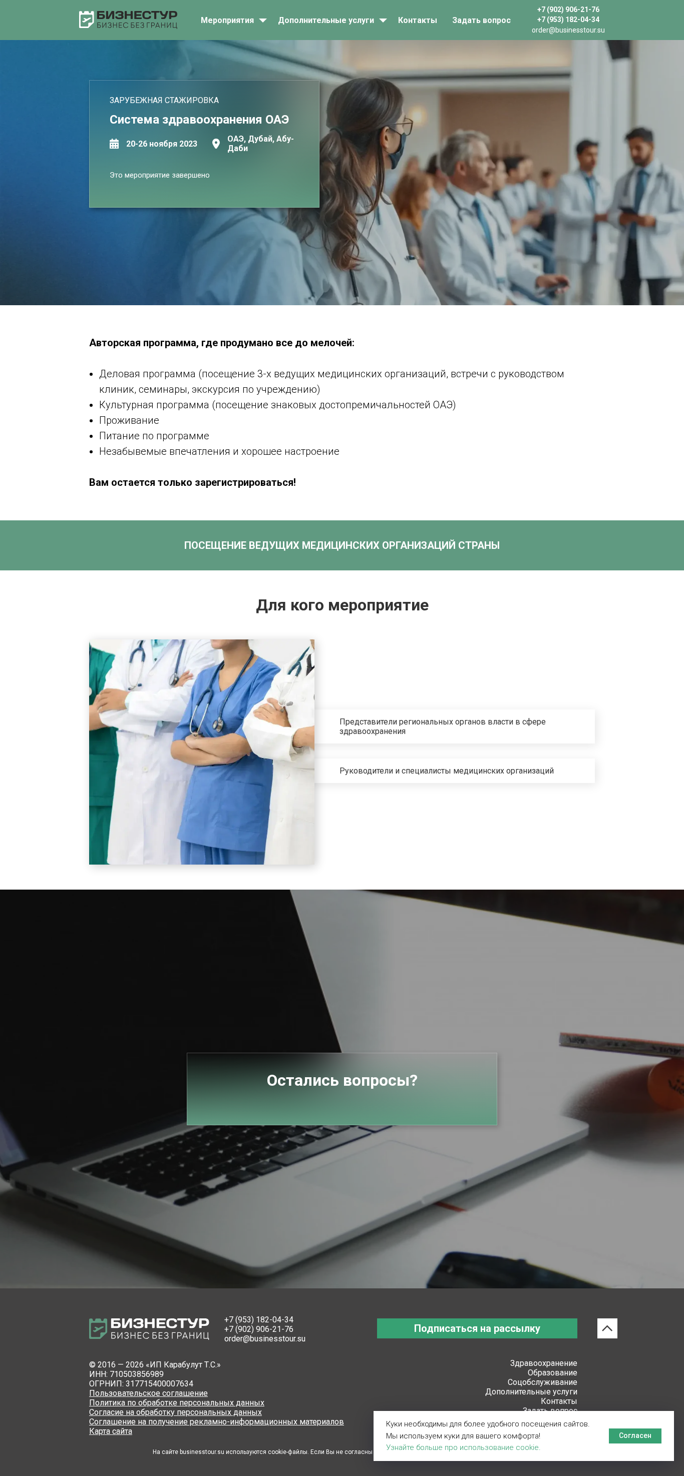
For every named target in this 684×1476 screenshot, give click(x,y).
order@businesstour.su (264, 1338)
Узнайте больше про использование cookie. (463, 1447)
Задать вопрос (481, 20)
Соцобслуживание (542, 1382)
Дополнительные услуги (531, 1391)
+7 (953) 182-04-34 (258, 1319)
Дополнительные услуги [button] (327, 20)
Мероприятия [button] (228, 20)
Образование (552, 1372)
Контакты (417, 20)
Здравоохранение (543, 1363)
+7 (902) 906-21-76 (258, 1329)
